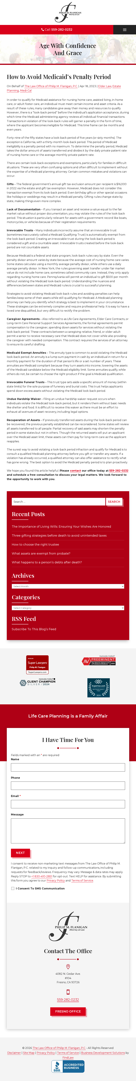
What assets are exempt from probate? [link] (41, 553)
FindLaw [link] (68, 1057)
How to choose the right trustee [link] (35, 544)
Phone (15, 777)
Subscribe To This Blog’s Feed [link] (34, 629)
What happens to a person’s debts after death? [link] (47, 562)
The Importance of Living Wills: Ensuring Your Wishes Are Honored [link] (61, 526)
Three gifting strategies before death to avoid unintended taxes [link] (59, 535)
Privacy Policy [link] (46, 1052)
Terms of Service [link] (68, 1052)
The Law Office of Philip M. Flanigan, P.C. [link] (51, 86)
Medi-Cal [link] (26, 90)
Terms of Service (82, 880)
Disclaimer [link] (14, 1052)
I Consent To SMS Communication (40, 888)
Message (17, 814)
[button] (124, 29)
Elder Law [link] (104, 86)
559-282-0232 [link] (61, 29)
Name (15, 759)
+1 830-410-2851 (41, 876)
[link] (68, 12)
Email (16, 796)
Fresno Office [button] (68, 1011)
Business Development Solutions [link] (103, 1052)
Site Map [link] (28, 1052)
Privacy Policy (56, 880)
